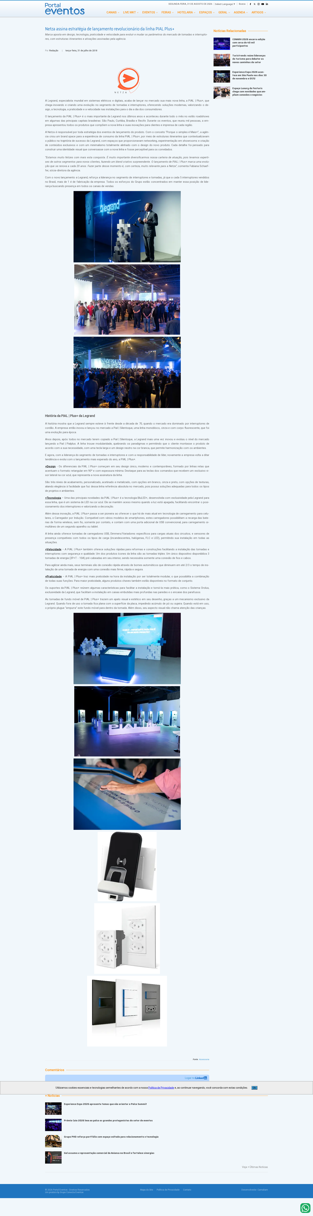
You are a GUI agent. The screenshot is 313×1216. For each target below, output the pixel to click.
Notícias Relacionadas (230, 31)
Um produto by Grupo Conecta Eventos (64, 1192)
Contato (187, 1190)
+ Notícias (52, 1095)
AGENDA (239, 12)
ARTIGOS (257, 12)
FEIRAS (166, 12)
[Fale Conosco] (305, 1208)
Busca (242, 4)
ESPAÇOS (205, 12)
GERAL (222, 12)
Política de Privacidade (168, 1190)
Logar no (190, 1077)
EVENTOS (148, 12)
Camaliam (263, 1190)
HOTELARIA (185, 12)
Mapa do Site (146, 1190)
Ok (254, 1087)
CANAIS (112, 12)
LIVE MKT (129, 12)
